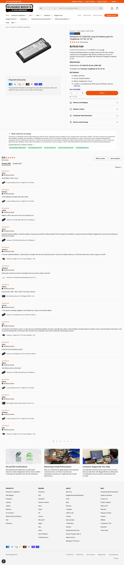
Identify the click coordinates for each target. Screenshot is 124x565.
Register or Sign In (77, 1)
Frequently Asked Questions (109, 492)
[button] (3, 561)
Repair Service (97, 15)
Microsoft (41, 520)
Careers (103, 516)
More (12, 22)
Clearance (9, 523)
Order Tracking (90, 1)
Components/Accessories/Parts (40, 19)
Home (7, 27)
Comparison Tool (106, 523)
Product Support (106, 502)
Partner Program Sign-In (73, 534)
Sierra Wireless (43, 534)
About (79, 15)
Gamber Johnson (43, 502)
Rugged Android (11, 19)
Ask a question (115, 158)
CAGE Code (69, 513)
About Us (69, 492)
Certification (70, 523)
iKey (39, 527)
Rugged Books (14, 554)
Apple (40, 523)
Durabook (47, 15)
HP (39, 513)
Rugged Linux (58, 15)
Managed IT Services (72, 541)
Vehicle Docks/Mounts (62, 19)
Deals (7, 15)
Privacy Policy (70, 554)
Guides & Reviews (106, 495)
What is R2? (104, 506)
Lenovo (40, 516)
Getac (38, 15)
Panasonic (73, 31)
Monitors (8, 509)
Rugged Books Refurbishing (74, 495)
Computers (23, 19)
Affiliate (103, 520)
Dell (30, 15)
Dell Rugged (9, 495)
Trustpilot (69, 509)
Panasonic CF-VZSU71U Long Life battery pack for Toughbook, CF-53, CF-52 (21, 27)
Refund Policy (80, 554)
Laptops (8, 502)
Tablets (8, 506)
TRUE (7, 22)
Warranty (103, 509)
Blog (67, 502)
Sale (7, 520)
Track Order (104, 530)
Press (68, 499)
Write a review (100, 158)
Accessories (10, 513)
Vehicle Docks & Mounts (13, 516)
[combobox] (71, 8)
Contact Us (104, 499)
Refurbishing (87, 15)
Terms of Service (90, 554)
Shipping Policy (102, 554)
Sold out (102, 93)
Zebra (40, 530)
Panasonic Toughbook (18, 15)
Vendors (68, 527)
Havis (40, 506)
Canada (68, 516)
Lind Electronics (43, 537)
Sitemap (116, 558)
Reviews (68, 506)
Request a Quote (106, 513)
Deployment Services (72, 530)
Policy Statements (113, 554)
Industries (104, 527)
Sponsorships (70, 520)
